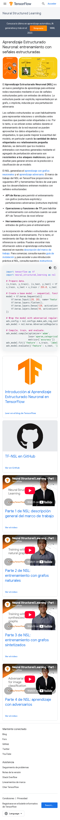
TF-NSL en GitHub (20, 456)
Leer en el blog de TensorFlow (20, 413)
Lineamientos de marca (13, 782)
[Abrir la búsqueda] (43, 4)
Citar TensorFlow (10, 787)
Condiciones (8, 798)
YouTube (6, 754)
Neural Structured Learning (21, 13)
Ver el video (11, 527)
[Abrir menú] (5, 3)
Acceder (52, 3)
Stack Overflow (9, 777)
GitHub (5, 744)
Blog (4, 734)
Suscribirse (51, 805)
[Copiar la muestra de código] (55, 267)
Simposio (38, 28)
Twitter (6, 749)
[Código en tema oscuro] (50, 267)
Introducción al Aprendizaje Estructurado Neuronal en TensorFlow (28, 397)
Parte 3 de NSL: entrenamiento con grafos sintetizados (27, 640)
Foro (4, 739)
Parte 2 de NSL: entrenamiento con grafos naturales (27, 575)
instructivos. (46, 260)
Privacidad (22, 798)
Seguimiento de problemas (15, 767)
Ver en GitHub (12, 467)
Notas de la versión (11, 772)
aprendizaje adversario (31, 174)
